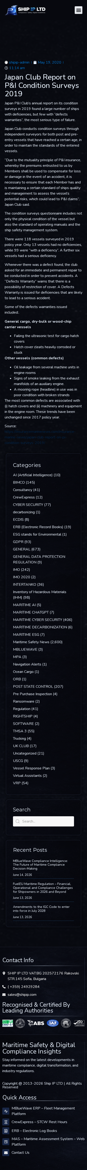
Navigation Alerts (27, 664)
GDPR (18, 541)
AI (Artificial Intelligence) (33, 475)
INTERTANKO (24, 584)
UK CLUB (21, 746)
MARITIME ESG (26, 634)
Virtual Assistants (27, 775)
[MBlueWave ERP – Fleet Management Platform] (5, 1111)
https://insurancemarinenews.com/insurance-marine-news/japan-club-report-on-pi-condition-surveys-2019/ (40, 437)
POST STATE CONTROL (33, 686)
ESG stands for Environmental (37, 534)
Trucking (19, 738)
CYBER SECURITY (28, 504)
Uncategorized (24, 753)
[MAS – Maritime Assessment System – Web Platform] (5, 1141)
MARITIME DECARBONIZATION (40, 627)
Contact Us (20, 1152)
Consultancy (22, 489)
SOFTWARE (23, 723)
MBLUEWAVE (25, 649)
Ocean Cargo (23, 671)
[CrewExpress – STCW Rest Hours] (5, 1122)
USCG (18, 760)
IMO (16, 569)
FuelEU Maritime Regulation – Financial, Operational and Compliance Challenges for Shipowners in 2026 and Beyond (43, 888)
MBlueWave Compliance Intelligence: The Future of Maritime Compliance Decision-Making (40, 865)
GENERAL (21, 549)
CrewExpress (24, 497)
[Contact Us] (5, 1152)
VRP (17, 783)
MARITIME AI (24, 605)
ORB (17, 679)
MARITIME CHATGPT (31, 612)
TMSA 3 (20, 731)
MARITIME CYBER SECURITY (37, 619)
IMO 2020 (21, 577)
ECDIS (18, 519)
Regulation (21, 708)
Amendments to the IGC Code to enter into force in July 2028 (41, 909)
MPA (17, 656)
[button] (78, 10)
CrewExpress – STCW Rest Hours (39, 1122)
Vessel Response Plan (31, 768)
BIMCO (19, 482)
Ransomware (23, 701)
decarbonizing (24, 512)
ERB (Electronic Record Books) (38, 527)
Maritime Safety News (31, 642)
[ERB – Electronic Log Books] (5, 1130)
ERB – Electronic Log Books (34, 1130)
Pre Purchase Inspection (32, 694)
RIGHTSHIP (22, 716)
